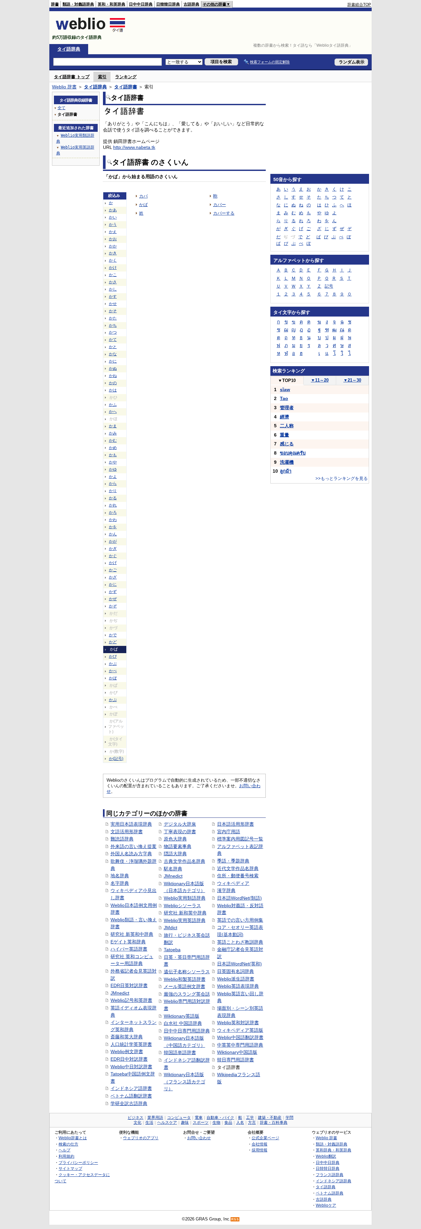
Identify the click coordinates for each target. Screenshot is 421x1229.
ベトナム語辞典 (329, 1193)
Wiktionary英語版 (181, 1016)
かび (113, 656)
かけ (113, 267)
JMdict (170, 927)
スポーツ (201, 1122)
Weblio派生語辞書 (235, 978)
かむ (113, 440)
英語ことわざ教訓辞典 (240, 942)
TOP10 (287, 380)
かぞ (113, 606)
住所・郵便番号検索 (238, 875)
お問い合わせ (199, 1138)
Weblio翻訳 (326, 1156)
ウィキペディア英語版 (240, 1030)
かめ (113, 447)
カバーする (224, 213)
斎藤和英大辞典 (127, 1036)
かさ (113, 282)
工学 (250, 1118)
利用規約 (66, 1156)
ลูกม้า (285, 471)
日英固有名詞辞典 (235, 971)
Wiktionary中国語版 (237, 1052)
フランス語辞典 (329, 1174)
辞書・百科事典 (273, 1122)
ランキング (125, 76)
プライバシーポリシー (78, 1162)
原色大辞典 (175, 838)
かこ (113, 274)
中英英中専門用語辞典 (240, 1045)
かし (113, 289)
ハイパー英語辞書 (129, 949)
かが (113, 541)
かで (113, 635)
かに (113, 361)
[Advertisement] (251, 27)
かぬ (113, 368)
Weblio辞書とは (73, 1138)
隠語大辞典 (175, 853)
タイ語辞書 (125, 86)
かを (113, 527)
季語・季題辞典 (233, 860)
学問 (289, 1118)
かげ (113, 562)
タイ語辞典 (68, 49)
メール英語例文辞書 (184, 986)
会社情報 (259, 1144)
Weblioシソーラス (182, 905)
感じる (287, 443)
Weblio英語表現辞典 (238, 986)
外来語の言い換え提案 (134, 846)
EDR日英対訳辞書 (129, 985)
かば (143, 204)
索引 (102, 76)
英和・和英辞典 (111, 4)
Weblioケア (326, 1205)
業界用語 (155, 1118)
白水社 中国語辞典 (183, 1023)
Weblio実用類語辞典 (185, 898)
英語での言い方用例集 (240, 920)
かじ (113, 584)
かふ (113, 404)
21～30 (352, 380)
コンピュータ (179, 1118)
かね (113, 375)
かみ (113, 433)
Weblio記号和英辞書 (131, 1000)
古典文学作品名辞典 (184, 861)
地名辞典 (120, 875)
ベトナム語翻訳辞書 (131, 1096)
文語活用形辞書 (127, 831)
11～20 (320, 380)
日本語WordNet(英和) (239, 963)
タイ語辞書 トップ (71, 76)
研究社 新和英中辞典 (185, 912)
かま (113, 426)
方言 (252, 1122)
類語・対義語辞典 (78, 4)
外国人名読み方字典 (131, 853)
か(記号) (116, 758)
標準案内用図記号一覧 (240, 838)
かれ (113, 505)
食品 (228, 1122)
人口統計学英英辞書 (131, 1044)
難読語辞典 (122, 838)
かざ (113, 577)
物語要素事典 (177, 846)
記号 (329, 286)
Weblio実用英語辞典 (185, 920)
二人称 (287, 425)
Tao (284, 398)
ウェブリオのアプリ (141, 1138)
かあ (113, 210)
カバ (143, 196)
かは (113, 390)
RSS (235, 1219)
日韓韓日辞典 (168, 4)
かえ (113, 231)
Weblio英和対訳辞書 (238, 1022)
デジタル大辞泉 (180, 824)
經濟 (284, 416)
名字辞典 (120, 883)
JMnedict (120, 993)
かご (113, 570)
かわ (113, 519)
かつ (113, 332)
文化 (137, 1122)
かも (113, 455)
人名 (240, 1122)
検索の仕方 (68, 1144)
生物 (216, 1122)
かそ (113, 311)
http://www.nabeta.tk (134, 147)
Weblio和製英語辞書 (185, 979)
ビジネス (135, 1118)
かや (113, 462)
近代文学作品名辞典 (238, 868)
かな (113, 354)
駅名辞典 (173, 868)
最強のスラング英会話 (187, 994)
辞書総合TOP (359, 4)
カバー (219, 204)
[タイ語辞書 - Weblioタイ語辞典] (90, 31)
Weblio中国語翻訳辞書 (240, 1037)
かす (113, 296)
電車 (199, 1118)
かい (113, 217)
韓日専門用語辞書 (235, 1059)
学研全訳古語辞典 (129, 1103)
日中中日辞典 (141, 4)
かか (113, 246)
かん (113, 534)
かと (113, 346)
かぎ (113, 548)
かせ (113, 303)
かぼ (113, 678)
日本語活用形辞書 (235, 824)
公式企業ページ (265, 1138)
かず (113, 591)
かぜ (113, 599)
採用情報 (259, 1150)
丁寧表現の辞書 (180, 831)
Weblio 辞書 (64, 86)
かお (113, 239)
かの (113, 383)
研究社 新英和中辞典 (132, 934)
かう (113, 224)
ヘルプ (64, 1150)
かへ (113, 411)
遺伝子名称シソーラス (187, 971)
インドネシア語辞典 (333, 1181)
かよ (113, 476)
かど (113, 642)
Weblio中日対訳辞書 (131, 1066)
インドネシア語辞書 (131, 1088)
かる (113, 498)
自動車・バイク (220, 1118)
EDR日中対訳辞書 (129, 1059)
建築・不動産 (270, 1118)
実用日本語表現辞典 (131, 824)
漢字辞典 (226, 890)
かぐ (113, 556)
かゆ (113, 469)
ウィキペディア (233, 883)
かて (113, 339)
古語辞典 (191, 4)
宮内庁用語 (228, 831)
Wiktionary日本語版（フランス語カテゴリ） (184, 1081)
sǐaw (285, 389)
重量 (284, 434)
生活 (149, 1122)
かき (113, 253)
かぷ (113, 699)
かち (113, 325)
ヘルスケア (167, 1122)
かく (113, 260)
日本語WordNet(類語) (239, 898)
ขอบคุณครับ (293, 453)
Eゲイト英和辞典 (128, 941)
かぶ (113, 663)
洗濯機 (287, 462)
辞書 (55, 4)
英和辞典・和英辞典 (333, 1150)
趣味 (185, 1122)
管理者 (287, 407)
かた (113, 318)
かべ (113, 671)
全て (61, 108)
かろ (113, 512)
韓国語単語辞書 (180, 1052)
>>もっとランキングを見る (341, 478)
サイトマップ (70, 1168)
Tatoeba (172, 949)
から (113, 483)
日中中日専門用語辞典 (187, 1030)
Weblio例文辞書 (127, 1051)
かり (113, 490)
